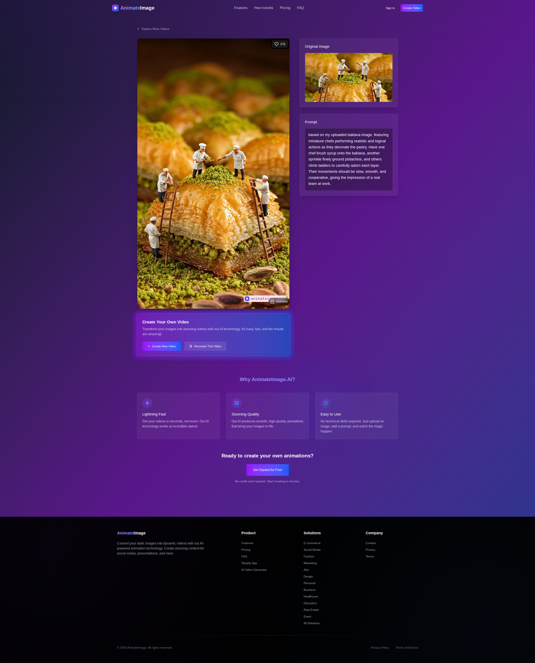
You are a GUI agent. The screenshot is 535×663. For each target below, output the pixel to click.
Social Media (312, 549)
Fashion (309, 556)
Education (310, 603)
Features (240, 8)
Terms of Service (407, 647)
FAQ (300, 8)
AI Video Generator (254, 569)
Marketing (310, 563)
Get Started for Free (267, 470)
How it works (263, 8)
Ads (306, 569)
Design (308, 576)
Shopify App (249, 563)
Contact (371, 543)
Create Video (411, 8)
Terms (370, 556)
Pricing (285, 8)
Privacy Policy (380, 647)
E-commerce (312, 543)
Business (310, 589)
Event (307, 616)
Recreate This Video (207, 346)
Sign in (390, 8)
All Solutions (312, 623)
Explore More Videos (155, 28)
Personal (309, 583)
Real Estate (311, 609)
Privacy (370, 549)
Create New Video (164, 346)
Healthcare (311, 596)
